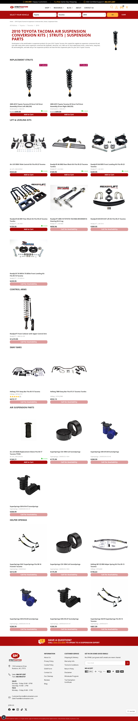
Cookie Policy (48, 665)
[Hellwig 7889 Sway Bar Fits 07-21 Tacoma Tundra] (69, 370)
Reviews (47, 680)
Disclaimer (68, 672)
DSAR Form (48, 669)
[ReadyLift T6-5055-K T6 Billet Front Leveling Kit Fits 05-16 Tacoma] (28, 252)
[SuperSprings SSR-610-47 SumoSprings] (28, 485)
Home (11, 21)
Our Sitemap (48, 676)
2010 (37, 25)
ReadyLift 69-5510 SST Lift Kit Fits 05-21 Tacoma (108, 219)
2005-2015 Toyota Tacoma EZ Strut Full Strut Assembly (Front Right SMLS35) (66, 105)
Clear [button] (124, 14)
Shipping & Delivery (71, 657)
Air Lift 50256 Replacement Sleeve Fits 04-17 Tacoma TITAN (26, 453)
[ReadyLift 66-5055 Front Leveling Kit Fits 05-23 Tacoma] (109, 143)
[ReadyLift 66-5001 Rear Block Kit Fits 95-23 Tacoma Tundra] (28, 197)
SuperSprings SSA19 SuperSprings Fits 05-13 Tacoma (107, 620)
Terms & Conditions (71, 665)
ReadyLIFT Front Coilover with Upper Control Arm (28, 334)
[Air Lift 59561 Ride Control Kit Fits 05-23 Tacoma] (28, 143)
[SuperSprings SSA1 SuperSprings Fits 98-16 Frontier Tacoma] (28, 543)
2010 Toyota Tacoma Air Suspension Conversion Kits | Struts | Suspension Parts (36, 21)
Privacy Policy (49, 661)
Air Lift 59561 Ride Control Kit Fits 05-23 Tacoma (27, 164)
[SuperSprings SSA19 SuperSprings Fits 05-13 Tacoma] (109, 597)
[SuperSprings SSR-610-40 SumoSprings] (109, 430)
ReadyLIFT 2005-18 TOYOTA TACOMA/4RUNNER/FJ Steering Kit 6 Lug (68, 220)
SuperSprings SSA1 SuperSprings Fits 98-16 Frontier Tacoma (25, 565)
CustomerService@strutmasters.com (25, 696)
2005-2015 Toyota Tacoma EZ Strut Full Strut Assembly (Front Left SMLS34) (26, 105)
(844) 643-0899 (59, 642)
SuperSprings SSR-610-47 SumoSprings (24, 506)
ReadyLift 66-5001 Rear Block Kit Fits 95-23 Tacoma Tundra (28, 220)
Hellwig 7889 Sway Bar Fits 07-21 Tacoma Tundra (68, 392)
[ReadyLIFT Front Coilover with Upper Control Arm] (28, 312)
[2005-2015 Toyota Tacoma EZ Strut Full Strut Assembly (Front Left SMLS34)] (28, 83)
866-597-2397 (110, 2)
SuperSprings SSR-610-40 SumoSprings (105, 452)
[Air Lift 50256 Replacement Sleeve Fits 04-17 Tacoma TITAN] (28, 430)
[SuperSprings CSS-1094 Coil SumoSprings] (69, 430)
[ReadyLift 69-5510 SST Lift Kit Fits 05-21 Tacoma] (109, 197)
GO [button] (113, 15)
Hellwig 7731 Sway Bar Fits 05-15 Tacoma (25, 392)
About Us (47, 657)
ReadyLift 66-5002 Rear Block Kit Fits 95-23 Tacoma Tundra (69, 165)
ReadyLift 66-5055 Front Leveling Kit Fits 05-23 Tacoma (108, 165)
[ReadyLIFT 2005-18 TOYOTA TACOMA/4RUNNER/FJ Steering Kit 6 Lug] (69, 197)
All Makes (13, 25)
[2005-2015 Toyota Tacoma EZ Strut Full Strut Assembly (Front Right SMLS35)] (69, 83)
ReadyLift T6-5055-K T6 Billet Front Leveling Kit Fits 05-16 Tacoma (27, 275)
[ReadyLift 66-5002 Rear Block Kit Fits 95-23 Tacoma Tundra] (69, 143)
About (78, 8)
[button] (122, 7)
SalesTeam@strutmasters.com (22, 698)
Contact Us (89, 8)
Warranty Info (69, 661)
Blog (69, 8)
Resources (58, 8)
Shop (47, 8)
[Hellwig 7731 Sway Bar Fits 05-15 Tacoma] (28, 370)
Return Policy (69, 669)
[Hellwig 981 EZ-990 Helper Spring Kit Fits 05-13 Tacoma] (109, 543)
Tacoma (30, 25)
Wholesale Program (71, 676)
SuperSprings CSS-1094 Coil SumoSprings (65, 452)
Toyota (22, 25)
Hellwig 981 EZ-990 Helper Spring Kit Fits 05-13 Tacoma (107, 565)
